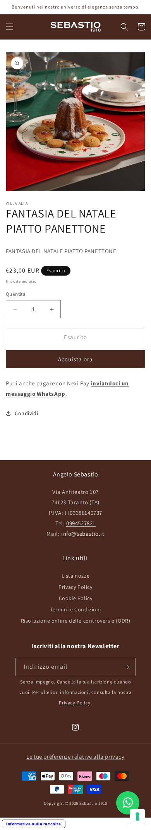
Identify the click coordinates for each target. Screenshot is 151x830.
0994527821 (81, 523)
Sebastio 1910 (93, 803)
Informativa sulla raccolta (33, 823)
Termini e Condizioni (75, 609)
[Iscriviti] (126, 667)
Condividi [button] (26, 413)
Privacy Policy (75, 586)
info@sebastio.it (83, 533)
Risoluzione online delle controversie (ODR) (75, 620)
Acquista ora (75, 359)
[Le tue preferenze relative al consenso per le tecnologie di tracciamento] (137, 816)
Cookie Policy (76, 598)
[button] (9, 26)
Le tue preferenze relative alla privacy (75, 756)
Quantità (16, 294)
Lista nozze (76, 575)
